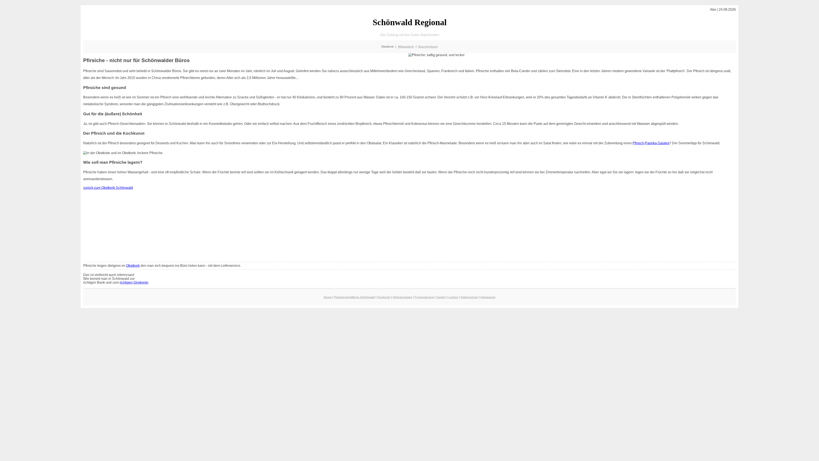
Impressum (487, 297)
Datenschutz (469, 297)
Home (328, 297)
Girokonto (384, 297)
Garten (441, 297)
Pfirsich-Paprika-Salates (651, 143)
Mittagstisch (406, 46)
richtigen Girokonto (134, 282)
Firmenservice (424, 297)
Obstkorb (133, 265)
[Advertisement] (409, 227)
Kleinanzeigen (402, 297)
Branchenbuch (428, 46)
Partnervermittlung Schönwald (354, 297)
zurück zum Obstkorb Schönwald (108, 188)
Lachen (453, 297)
